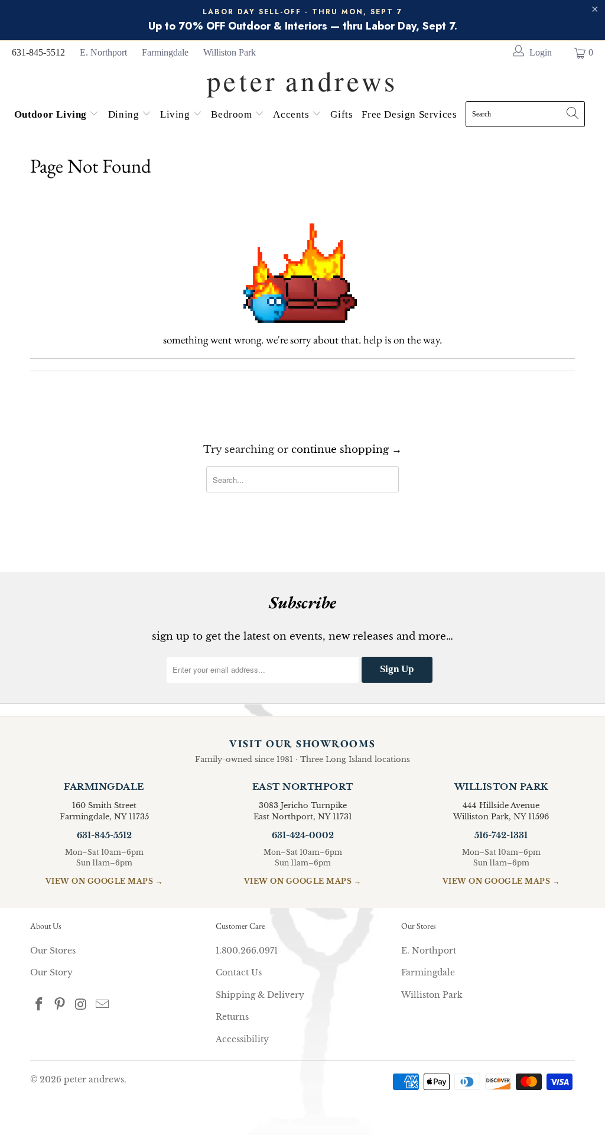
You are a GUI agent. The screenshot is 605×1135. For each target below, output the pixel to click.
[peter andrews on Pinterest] (60, 1005)
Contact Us (239, 972)
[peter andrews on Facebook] (39, 1005)
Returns (232, 1016)
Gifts (341, 114)
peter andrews (94, 1079)
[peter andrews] (302, 77)
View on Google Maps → (104, 881)
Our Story (51, 972)
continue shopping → (346, 449)
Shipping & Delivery (260, 995)
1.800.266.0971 (247, 950)
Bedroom (233, 114)
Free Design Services (409, 114)
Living (176, 114)
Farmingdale (165, 52)
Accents (292, 114)
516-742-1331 (501, 835)
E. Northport (103, 52)
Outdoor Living (52, 114)
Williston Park (229, 52)
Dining (125, 114)
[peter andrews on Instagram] (81, 1005)
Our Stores (53, 950)
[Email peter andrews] (102, 1005)
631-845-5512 (38, 52)
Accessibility (242, 1039)
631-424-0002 (303, 835)
